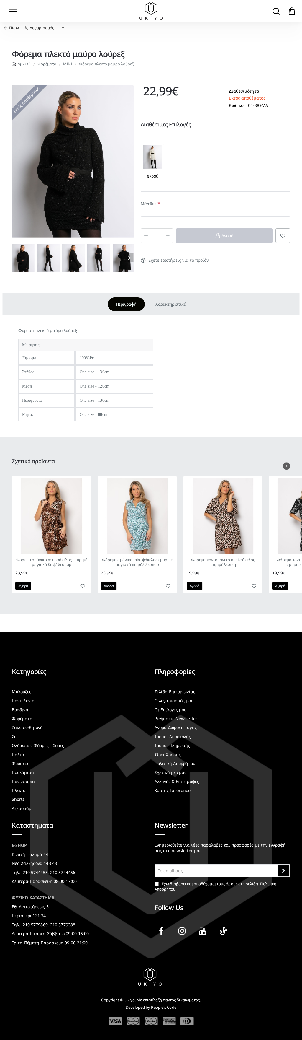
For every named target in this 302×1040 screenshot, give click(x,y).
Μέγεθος (149, 203)
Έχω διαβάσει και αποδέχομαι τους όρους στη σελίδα (215, 886)
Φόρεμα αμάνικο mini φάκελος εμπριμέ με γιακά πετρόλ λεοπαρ (137, 562)
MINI (67, 63)
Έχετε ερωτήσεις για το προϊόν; (179, 260)
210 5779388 (62, 924)
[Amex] (169, 1021)
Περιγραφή (126, 304)
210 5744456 (62, 872)
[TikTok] (224, 931)
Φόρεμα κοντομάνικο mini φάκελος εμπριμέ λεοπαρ (223, 562)
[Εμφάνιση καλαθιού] (291, 11)
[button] (16, 257)
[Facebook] (162, 931)
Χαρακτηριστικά (170, 304)
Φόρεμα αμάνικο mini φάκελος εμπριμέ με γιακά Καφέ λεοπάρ (51, 562)
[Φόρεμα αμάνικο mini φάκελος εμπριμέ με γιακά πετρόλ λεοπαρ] (137, 516)
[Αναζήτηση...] (276, 11)
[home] (21, 64)
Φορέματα (46, 63)
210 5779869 (35, 924)
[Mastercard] (133, 1021)
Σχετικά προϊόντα (33, 461)
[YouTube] (204, 931)
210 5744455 (35, 872)
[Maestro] (151, 1021)
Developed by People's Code (151, 1007)
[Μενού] (13, 11)
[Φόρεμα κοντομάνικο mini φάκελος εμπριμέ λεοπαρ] (223, 516)
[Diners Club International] (187, 1021)
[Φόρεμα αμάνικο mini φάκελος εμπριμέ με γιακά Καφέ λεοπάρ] (52, 516)
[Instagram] (183, 931)
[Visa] (115, 1021)
